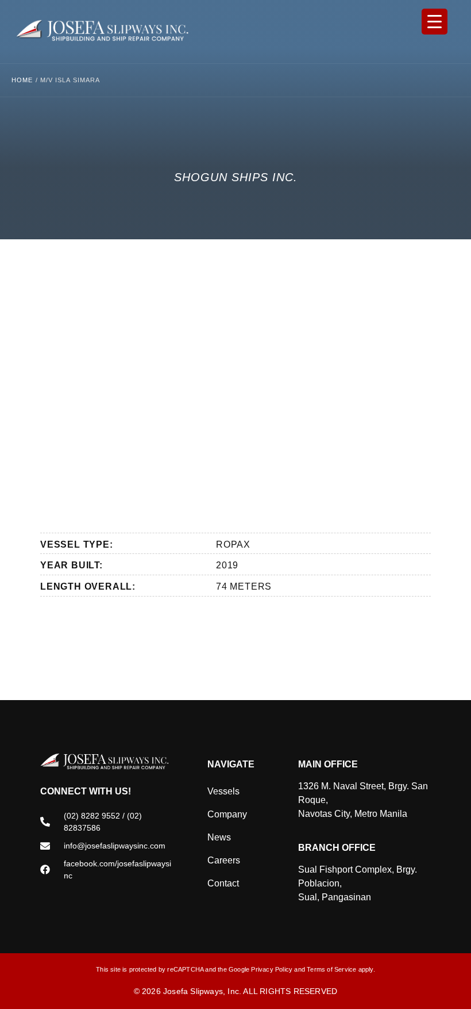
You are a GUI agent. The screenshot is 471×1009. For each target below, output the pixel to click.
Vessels (223, 791)
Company (227, 814)
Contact (223, 883)
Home (22, 80)
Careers (223, 860)
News (219, 837)
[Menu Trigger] (434, 22)
